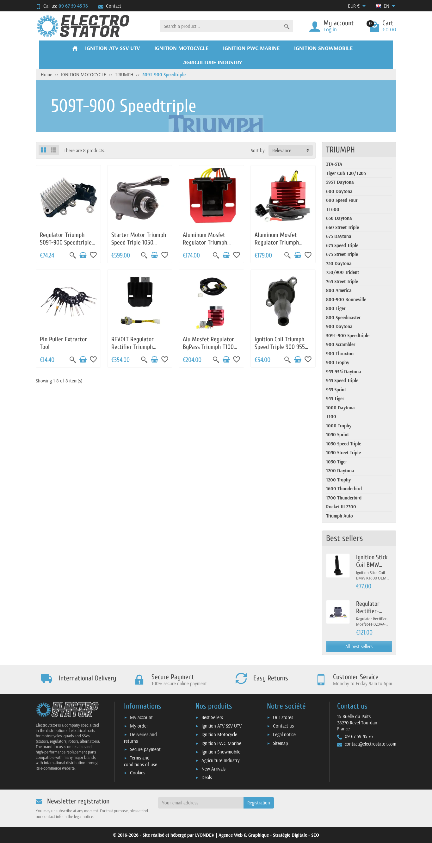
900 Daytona (339, 326)
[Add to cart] (83, 255)
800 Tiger (335, 308)
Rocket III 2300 (341, 507)
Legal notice (284, 734)
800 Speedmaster (343, 317)
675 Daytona (338, 236)
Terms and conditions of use (140, 761)
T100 (331, 416)
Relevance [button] (281, 150)
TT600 (332, 209)
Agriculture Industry (220, 760)
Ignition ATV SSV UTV (221, 726)
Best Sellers (212, 717)
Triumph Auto (339, 516)
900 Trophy (337, 362)
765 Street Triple (342, 281)
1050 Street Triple (343, 452)
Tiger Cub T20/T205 (346, 173)
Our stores (283, 717)
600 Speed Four (341, 200)
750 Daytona (339, 263)
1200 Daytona (340, 471)
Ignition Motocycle (219, 734)
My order (139, 726)
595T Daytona (340, 182)
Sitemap (280, 743)
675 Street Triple (342, 254)
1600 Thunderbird (344, 489)
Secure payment (145, 749)
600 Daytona (339, 191)
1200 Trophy (338, 480)
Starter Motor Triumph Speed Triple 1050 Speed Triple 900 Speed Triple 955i (139, 246)
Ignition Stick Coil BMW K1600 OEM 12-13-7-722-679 (373, 568)
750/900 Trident (342, 272)
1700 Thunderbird (343, 498)
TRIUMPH (340, 150)
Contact (113, 6)
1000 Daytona (340, 408)
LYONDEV (204, 835)
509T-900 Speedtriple (347, 335)
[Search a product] (287, 26)
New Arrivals (213, 769)
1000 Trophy (338, 426)
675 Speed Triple (342, 245)
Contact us (283, 726)
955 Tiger (335, 398)
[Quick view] (73, 255)
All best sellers (359, 646)
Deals (206, 777)
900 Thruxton (340, 353)
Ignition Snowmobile (220, 752)
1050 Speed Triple (343, 444)
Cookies (137, 773)
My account (141, 717)
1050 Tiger (336, 462)
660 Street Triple (342, 227)
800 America (339, 290)
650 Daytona (339, 218)
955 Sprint (336, 390)
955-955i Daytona (343, 372)
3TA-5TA (334, 164)
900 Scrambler (340, 344)
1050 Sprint (337, 434)
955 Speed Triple (342, 380)
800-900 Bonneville (346, 299)
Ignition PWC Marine (221, 743)
